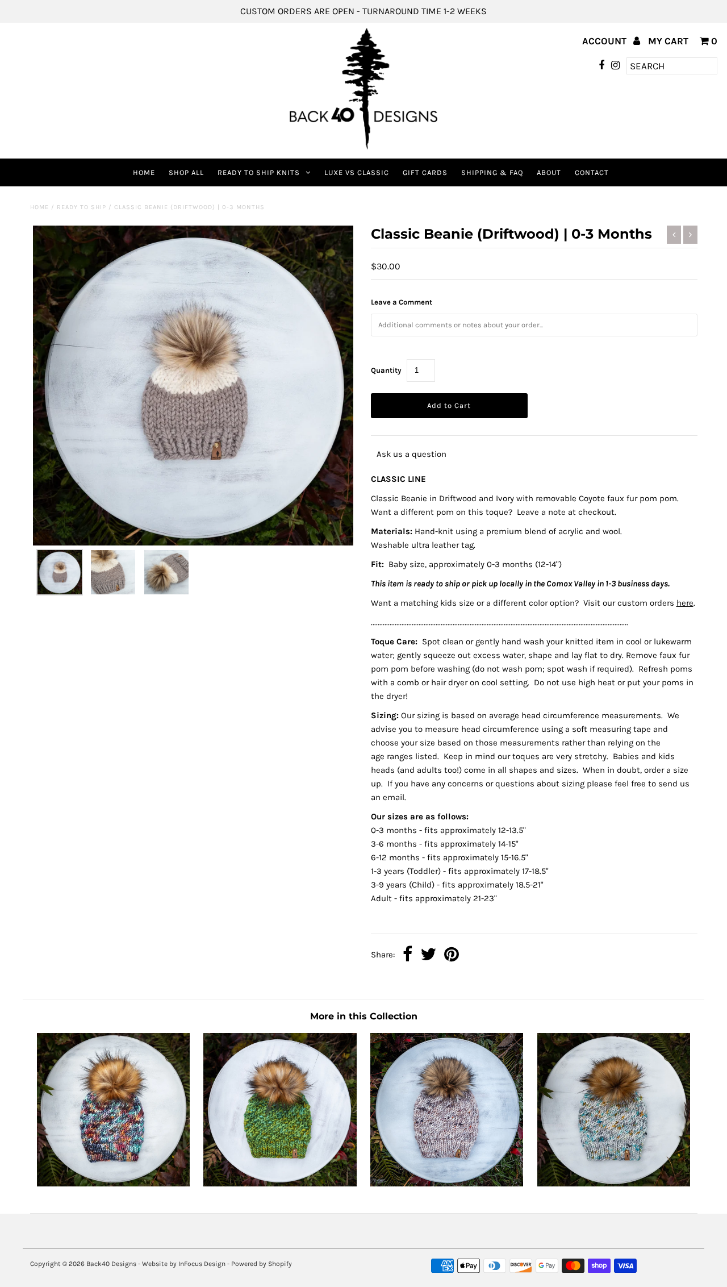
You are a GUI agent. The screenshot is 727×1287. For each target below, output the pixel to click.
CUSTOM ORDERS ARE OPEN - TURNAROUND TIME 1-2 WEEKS (363, 11)
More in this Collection (363, 1016)
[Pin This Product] (451, 955)
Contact (592, 172)
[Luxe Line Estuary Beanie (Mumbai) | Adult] (113, 1183)
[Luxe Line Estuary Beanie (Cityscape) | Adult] (613, 1183)
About (549, 172)
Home (144, 172)
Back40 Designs (111, 1264)
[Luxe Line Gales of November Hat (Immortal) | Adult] (279, 1183)
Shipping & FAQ (492, 172)
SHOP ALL (186, 172)
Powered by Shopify (261, 1264)
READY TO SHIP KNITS (259, 172)
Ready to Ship (81, 207)
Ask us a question (411, 454)
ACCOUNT (605, 41)
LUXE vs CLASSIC (356, 172)
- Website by (157, 1264)
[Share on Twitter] (428, 955)
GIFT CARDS (425, 172)
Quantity (386, 370)
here (684, 603)
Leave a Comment (401, 302)
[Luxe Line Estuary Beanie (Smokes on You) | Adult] (446, 1183)
